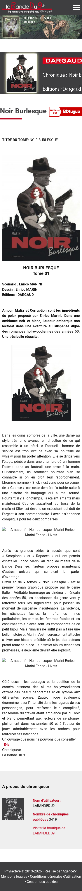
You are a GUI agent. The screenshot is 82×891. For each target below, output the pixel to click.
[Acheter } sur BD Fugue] (65, 112)
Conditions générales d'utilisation (55, 876)
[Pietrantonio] (41, 27)
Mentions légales (14, 876)
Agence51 (70, 871)
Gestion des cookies (42, 882)
